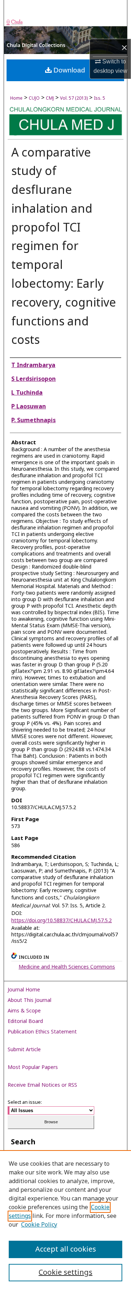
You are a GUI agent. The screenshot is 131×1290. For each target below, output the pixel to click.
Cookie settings (65, 1272)
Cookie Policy (39, 1224)
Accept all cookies (65, 1249)
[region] (65, 1220)
